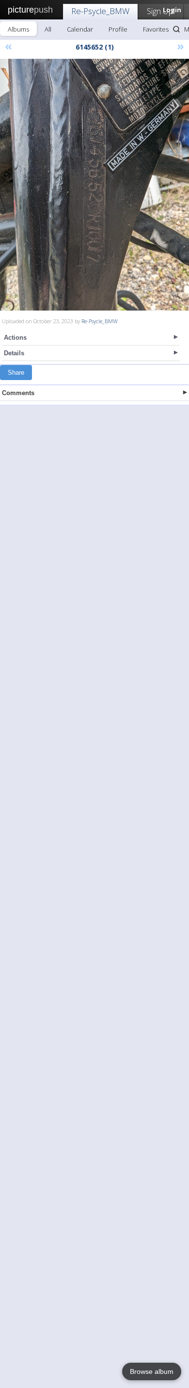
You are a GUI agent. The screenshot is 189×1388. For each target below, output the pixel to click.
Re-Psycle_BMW (100, 11)
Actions (15, 337)
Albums (18, 29)
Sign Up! (161, 11)
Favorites (156, 29)
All (48, 29)
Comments (18, 393)
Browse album (151, 1371)
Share (16, 372)
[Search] (176, 29)
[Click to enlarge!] (94, 185)
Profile (118, 29)
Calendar (80, 29)
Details (14, 353)
